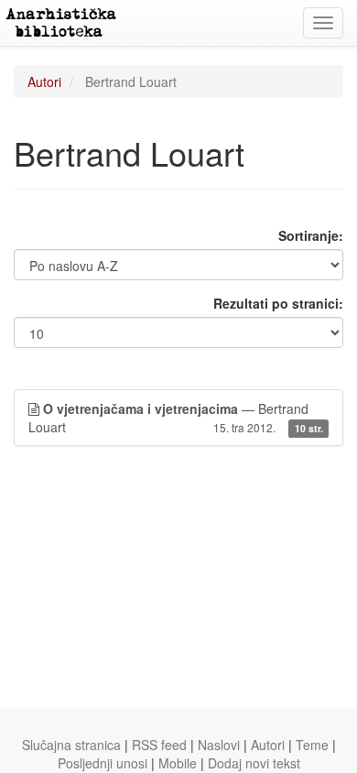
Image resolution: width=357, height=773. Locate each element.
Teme (312, 744)
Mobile (177, 763)
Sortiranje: (310, 235)
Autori (44, 81)
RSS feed (159, 744)
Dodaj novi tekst (254, 763)
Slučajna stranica (71, 744)
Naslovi (219, 744)
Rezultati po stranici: (278, 303)
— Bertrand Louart (175, 417)
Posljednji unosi (102, 763)
